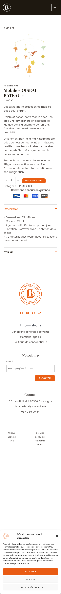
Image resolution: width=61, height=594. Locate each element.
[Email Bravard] (33, 313)
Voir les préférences (30, 587)
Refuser (30, 579)
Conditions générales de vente (30, 332)
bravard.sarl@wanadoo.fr (30, 406)
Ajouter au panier (34, 181)
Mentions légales (30, 337)
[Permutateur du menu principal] (54, 7)
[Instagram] (27, 313)
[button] (56, 536)
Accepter (30, 572)
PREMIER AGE (11, 85)
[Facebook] (21, 313)
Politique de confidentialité (30, 342)
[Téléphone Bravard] (39, 313)
